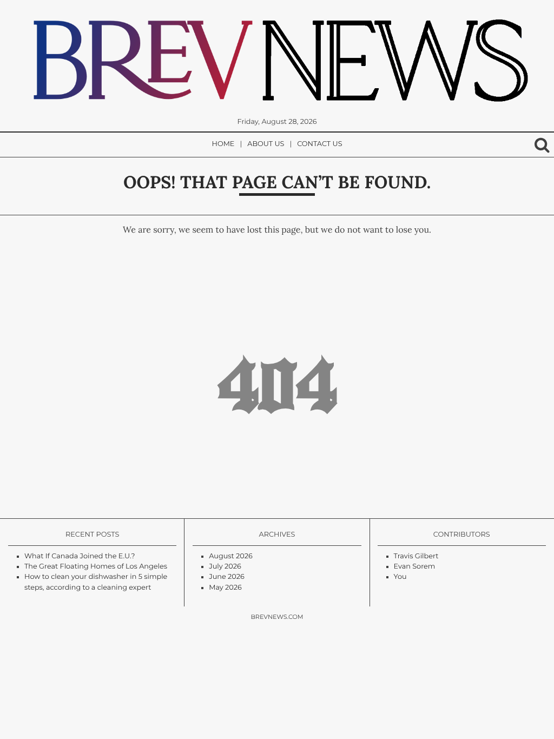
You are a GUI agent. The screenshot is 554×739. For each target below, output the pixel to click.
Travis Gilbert (416, 556)
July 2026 (225, 567)
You (400, 577)
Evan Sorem (415, 567)
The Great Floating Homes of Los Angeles (95, 567)
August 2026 (231, 556)
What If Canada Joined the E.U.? (79, 556)
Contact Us (319, 144)
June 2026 (227, 577)
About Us (265, 144)
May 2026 (225, 588)
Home (223, 144)
